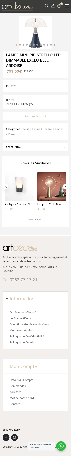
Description (13, 147)
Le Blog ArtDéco (20, 318)
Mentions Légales (21, 330)
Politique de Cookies (23, 342)
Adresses (15, 392)
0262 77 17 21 (23, 279)
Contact (15, 404)
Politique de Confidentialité (27, 336)
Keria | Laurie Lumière (37, 129)
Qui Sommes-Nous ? (23, 312)
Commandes (18, 386)
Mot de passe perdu (23, 398)
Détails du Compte (21, 380)
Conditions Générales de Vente (29, 324)
